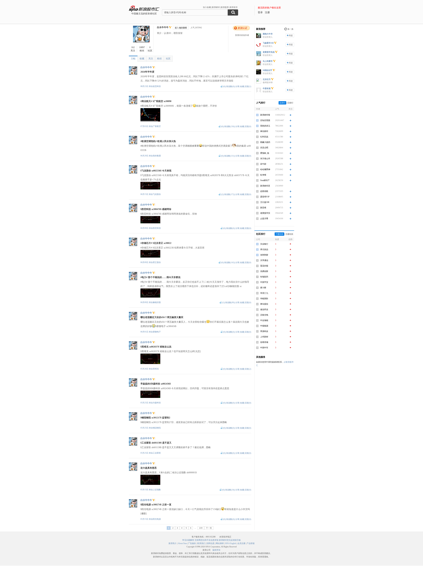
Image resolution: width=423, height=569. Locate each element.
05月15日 (144, 489)
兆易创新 (264, 271)
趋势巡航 (264, 191)
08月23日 (144, 86)
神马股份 (264, 304)
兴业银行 (264, 244)
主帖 (133, 58)
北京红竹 (267, 79)
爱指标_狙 (264, 153)
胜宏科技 (157, 228)
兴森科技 (157, 403)
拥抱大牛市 (268, 34)
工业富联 (157, 453)
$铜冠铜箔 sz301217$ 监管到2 (155, 417)
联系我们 (201, 543)
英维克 (156, 369)
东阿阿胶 (264, 255)
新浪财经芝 (265, 186)
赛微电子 (157, 332)
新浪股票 (225, 7)
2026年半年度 (147, 72)
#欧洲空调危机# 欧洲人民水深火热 (158, 141)
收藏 (142, 58)
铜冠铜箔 (157, 428)
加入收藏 (207, 7)
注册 (267, 12)
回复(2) (248, 369)
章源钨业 (264, 331)
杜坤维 (263, 175)
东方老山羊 (265, 158)
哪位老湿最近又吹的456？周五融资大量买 (161, 317)
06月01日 (144, 332)
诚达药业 (264, 309)
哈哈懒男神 (265, 169)
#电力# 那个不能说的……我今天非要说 (160, 277)
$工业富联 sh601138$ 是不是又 (156, 443)
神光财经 (264, 131)
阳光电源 (157, 519)
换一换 (290, 29)
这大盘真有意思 (148, 468)
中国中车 (264, 347)
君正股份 (157, 262)
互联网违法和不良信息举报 (206, 540)
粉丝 (159, 58)
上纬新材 (264, 337)
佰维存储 (264, 342)
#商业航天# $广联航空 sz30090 (155, 101)
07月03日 (144, 126)
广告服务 (192, 543)
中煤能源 (264, 326)
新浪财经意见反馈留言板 (230, 540)
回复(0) (248, 126)
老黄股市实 (265, 213)
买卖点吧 (264, 147)
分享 (237, 86)
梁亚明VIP (264, 197)
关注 (150, 58)
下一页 (209, 528)
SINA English (230, 543)
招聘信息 (210, 543)
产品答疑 (251, 543)
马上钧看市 (268, 61)
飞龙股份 (157, 194)
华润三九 (264, 293)
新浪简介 (172, 543)
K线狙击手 (267, 70)
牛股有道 (267, 88)
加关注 (290, 35)
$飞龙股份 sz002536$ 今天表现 (155, 170)
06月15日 (144, 194)
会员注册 (241, 543)
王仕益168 (264, 202)
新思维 (263, 207)
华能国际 (264, 298)
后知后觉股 (265, 120)
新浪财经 (216, 7)
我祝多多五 (265, 126)
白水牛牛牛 (163, 27)
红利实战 (264, 137)
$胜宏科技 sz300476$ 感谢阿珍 (155, 209)
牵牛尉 (263, 164)
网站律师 (220, 543)
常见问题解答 (188, 540)
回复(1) (248, 86)
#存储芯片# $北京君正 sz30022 (155, 243)
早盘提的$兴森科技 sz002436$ (155, 384)
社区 (168, 58)
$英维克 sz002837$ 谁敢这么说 (155, 346)
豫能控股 (157, 302)
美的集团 (157, 156)
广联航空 (157, 126)
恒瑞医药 (264, 277)
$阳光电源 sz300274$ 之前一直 (155, 504)
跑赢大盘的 (265, 142)
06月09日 (144, 228)
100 (201, 528)
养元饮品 (264, 249)
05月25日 (144, 403)
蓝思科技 (157, 86)
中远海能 (264, 320)
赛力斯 (263, 287)
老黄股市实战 (269, 52)
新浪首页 (234, 7)
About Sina (182, 543)
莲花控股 (264, 266)
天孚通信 (264, 260)
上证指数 (157, 489)
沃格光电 (264, 315)
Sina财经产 (265, 180)
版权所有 (216, 550)
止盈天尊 (264, 218)
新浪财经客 (265, 115)
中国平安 (264, 282)
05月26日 (144, 369)
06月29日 (144, 156)
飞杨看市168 (268, 43)
